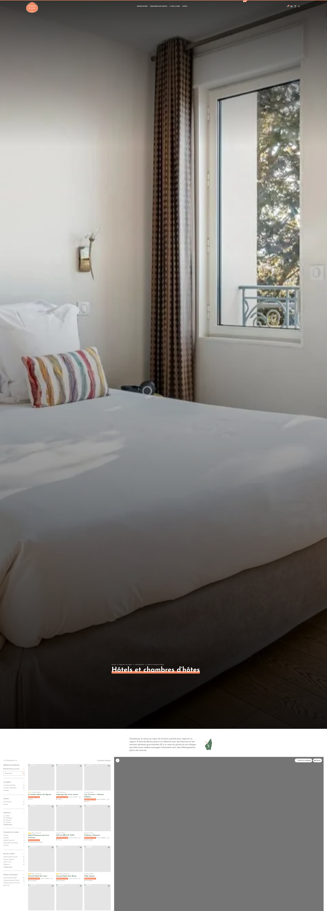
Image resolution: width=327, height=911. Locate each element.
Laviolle (8, 822)
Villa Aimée (89, 876)
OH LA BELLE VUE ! (65, 835)
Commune (7, 813)
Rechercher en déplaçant (304, 760)
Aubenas (8, 820)
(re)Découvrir (142, 6)
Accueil (114, 664)
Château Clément (92, 835)
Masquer (318, 760)
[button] (245, 1)
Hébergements (139, 664)
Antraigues (9, 818)
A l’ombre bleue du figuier (39, 794)
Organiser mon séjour (158, 6)
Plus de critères (9, 854)
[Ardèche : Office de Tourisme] (32, 7)
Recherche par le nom (11, 769)
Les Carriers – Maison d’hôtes (94, 796)
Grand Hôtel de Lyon (37, 876)
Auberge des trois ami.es (67, 794)
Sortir (184, 6)
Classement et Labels (11, 832)
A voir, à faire (175, 6)
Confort (6, 798)
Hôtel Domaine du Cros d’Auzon (38, 836)
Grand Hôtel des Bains (66, 876)
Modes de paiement (10, 874)
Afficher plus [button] (7, 824)
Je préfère (7, 782)
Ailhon (8, 816)
